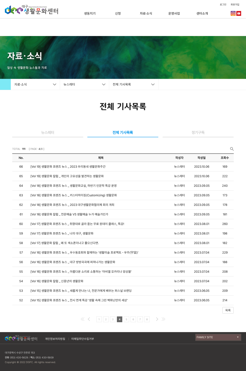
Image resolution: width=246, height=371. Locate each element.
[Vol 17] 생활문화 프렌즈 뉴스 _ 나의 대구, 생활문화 (61, 233)
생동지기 (89, 13)
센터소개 (202, 13)
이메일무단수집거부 (82, 339)
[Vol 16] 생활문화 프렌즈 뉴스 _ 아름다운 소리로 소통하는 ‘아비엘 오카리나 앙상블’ (81, 271)
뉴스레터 (69, 84)
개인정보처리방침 (55, 339)
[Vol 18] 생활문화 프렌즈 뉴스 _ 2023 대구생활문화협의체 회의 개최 (72, 205)
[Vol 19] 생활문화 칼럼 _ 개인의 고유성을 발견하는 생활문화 (67, 176)
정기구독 (198, 132)
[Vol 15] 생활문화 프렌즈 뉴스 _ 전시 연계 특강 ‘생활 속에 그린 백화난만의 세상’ (79, 300)
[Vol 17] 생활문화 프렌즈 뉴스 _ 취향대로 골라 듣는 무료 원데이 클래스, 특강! (77, 224)
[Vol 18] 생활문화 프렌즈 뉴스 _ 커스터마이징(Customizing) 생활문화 (73, 195)
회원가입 (235, 4)
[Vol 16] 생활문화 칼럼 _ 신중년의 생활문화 (56, 281)
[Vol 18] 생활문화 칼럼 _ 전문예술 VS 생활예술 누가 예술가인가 (69, 214)
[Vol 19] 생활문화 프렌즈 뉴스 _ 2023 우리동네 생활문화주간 (68, 166)
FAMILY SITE (205, 337)
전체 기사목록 (122, 84)
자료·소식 (146, 13)
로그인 (223, 4)
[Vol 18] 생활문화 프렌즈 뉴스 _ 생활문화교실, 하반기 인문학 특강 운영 (73, 185)
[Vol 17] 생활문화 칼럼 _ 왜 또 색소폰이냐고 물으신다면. (64, 243)
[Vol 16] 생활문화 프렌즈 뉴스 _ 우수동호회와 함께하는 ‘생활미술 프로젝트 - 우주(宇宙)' (84, 252)
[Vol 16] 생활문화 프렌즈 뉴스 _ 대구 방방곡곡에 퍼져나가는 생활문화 (72, 262)
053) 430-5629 (19, 357)
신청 (118, 13)
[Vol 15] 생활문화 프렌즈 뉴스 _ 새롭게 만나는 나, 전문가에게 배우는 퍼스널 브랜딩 (81, 290)
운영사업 (174, 13)
